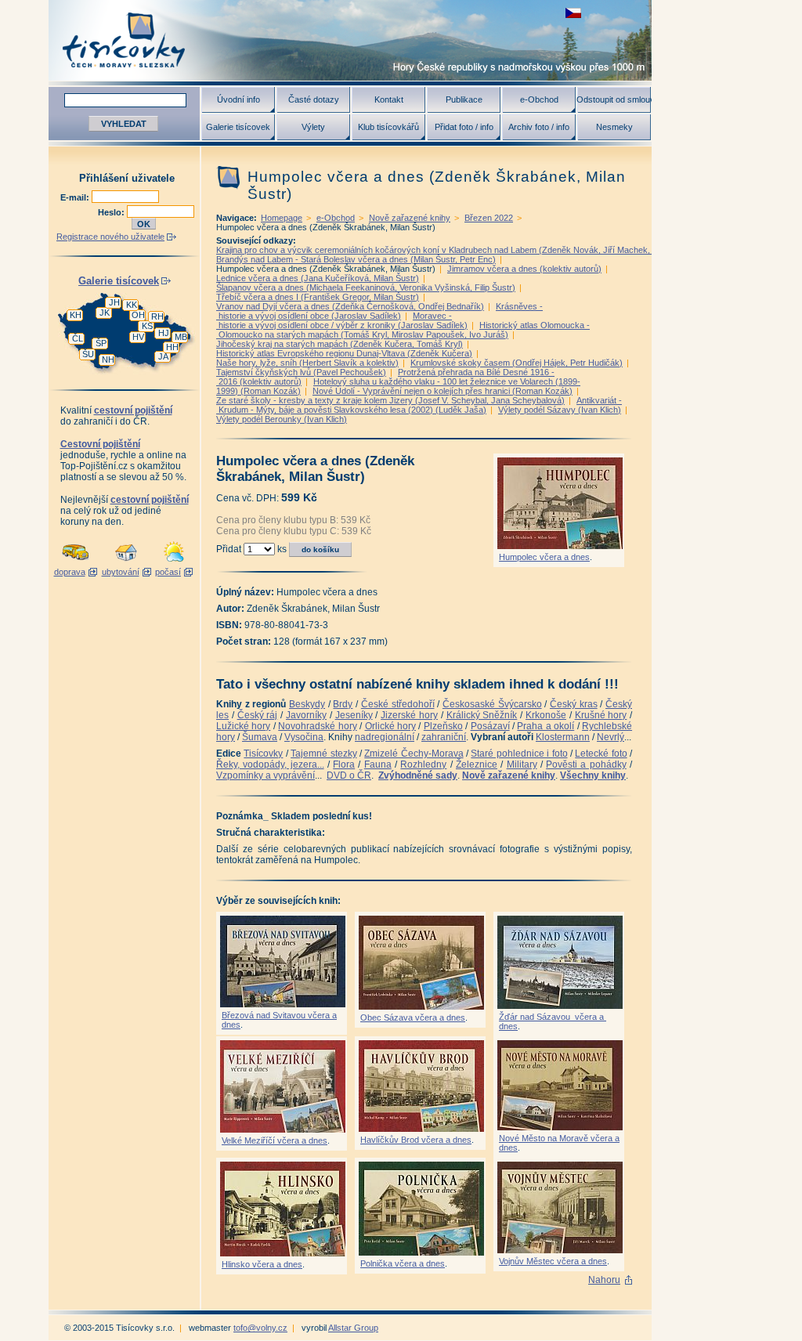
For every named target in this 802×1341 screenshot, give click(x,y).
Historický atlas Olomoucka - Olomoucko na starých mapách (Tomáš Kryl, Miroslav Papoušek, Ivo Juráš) (403, 329)
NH (108, 359)
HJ (163, 333)
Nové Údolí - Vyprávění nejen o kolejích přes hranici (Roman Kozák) (442, 391)
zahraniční (443, 737)
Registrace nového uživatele (110, 236)
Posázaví (490, 726)
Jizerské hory (409, 715)
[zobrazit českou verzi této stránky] (573, 13)
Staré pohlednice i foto (519, 753)
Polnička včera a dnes (402, 1263)
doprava (69, 572)
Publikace (464, 99)
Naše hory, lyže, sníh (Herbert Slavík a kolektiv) (307, 362)
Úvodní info (238, 99)
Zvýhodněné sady (417, 775)
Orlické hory (390, 726)
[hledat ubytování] (126, 562)
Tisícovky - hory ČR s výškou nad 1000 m (350, 40)
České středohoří (398, 704)
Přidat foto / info (464, 127)
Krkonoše (546, 715)
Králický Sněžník (482, 715)
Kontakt (388, 99)
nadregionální (384, 737)
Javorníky (306, 715)
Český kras (574, 704)
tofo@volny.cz (260, 1327)
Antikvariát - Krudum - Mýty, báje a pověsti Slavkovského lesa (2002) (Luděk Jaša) (419, 405)
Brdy (342, 704)
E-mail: (76, 197)
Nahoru (604, 1279)
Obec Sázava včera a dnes (412, 1017)
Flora (344, 764)
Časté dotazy (313, 99)
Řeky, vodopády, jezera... (270, 764)
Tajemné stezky (323, 753)
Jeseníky (354, 715)
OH (138, 315)
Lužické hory (243, 726)
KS (147, 326)
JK (104, 312)
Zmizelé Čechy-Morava (413, 753)
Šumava (259, 737)
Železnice (476, 764)
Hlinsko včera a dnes (262, 1264)
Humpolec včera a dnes (544, 557)
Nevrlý (610, 737)
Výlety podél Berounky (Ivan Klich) (281, 419)
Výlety (313, 127)
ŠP (101, 343)
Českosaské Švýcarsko (492, 704)
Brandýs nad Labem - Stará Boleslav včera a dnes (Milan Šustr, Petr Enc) (356, 259)
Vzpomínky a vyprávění (265, 775)
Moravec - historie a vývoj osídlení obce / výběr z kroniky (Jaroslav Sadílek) (342, 320)
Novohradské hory (317, 726)
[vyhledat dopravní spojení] (75, 562)
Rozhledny (423, 764)
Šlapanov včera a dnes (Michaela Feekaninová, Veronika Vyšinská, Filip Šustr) (365, 287)
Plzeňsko (443, 726)
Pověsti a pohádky (586, 764)
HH (172, 347)
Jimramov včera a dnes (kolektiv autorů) (524, 268)
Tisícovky (263, 753)
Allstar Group (353, 1327)
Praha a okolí (545, 726)
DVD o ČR (349, 775)
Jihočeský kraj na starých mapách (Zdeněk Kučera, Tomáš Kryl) (339, 344)
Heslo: (112, 212)
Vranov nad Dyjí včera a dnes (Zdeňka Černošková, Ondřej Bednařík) (350, 306)
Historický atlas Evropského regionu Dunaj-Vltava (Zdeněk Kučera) (344, 353)
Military (522, 764)
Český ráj (257, 715)
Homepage (281, 217)
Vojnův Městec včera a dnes (553, 1261)
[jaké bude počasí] (174, 562)
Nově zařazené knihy (409, 217)
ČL (77, 338)
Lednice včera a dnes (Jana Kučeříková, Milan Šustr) (317, 278)
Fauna (378, 764)
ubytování (120, 572)
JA (163, 356)
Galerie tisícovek (238, 127)
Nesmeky (614, 127)
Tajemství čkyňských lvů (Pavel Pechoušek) (301, 372)
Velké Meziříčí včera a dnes (274, 1140)
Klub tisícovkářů (388, 127)
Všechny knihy (593, 775)
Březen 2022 (488, 217)
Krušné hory (601, 715)
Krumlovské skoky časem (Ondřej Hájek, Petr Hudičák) (516, 362)
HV (138, 337)
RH (157, 316)
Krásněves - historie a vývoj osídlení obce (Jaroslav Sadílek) (379, 311)
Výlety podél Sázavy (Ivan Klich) (559, 409)
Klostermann (563, 737)
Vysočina (303, 737)
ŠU (88, 354)
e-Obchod (539, 99)
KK (131, 304)
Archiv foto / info (538, 127)
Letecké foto (601, 753)
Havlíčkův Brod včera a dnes (415, 1139)
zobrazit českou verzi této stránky (573, 13)
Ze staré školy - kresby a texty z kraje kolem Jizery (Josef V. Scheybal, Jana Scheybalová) (390, 400)
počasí (168, 572)
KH (75, 315)
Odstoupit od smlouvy (614, 99)
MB (181, 337)
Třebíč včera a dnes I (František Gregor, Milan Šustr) (317, 297)
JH (114, 302)
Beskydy (307, 704)
